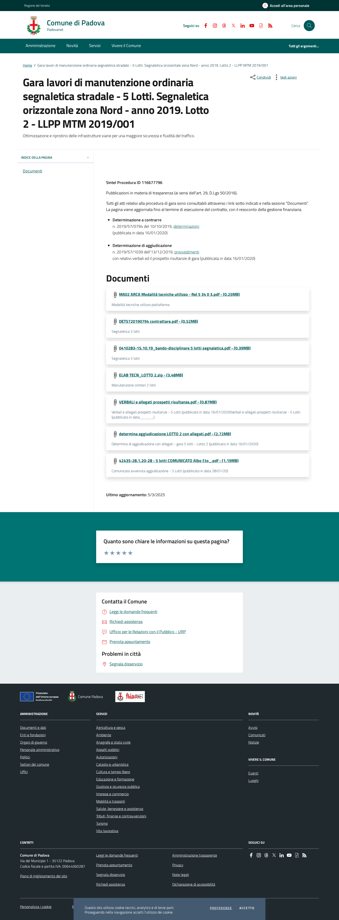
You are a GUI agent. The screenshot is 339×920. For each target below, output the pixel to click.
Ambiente (103, 735)
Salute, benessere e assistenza (119, 808)
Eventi (253, 773)
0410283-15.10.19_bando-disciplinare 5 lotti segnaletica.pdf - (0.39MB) (185, 348)
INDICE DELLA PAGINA (36, 157)
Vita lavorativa (107, 831)
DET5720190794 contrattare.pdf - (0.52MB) (158, 321)
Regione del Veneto (37, 5)
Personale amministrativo (39, 749)
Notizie (253, 742)
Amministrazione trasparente (194, 855)
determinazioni (186, 226)
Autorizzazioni (106, 757)
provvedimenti (186, 252)
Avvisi (252, 727)
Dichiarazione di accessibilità (193, 884)
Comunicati (256, 735)
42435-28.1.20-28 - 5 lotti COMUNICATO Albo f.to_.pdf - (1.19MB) (179, 461)
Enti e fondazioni (33, 735)
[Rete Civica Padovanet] (131, 696)
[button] (309, 25)
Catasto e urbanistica (112, 764)
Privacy (177, 865)
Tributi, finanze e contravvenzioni (121, 816)
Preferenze (221, 908)
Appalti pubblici (107, 749)
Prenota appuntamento (114, 865)
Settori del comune (34, 764)
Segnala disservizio (110, 874)
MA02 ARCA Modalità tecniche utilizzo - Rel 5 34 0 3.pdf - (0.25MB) (179, 294)
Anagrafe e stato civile (113, 742)
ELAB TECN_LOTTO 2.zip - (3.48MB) (151, 375)
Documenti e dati (33, 727)
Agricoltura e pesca (110, 727)
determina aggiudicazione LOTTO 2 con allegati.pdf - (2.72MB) (175, 434)
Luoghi (253, 780)
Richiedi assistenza (110, 884)
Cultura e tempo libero (113, 772)
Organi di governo (33, 742)
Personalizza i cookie (35, 906)
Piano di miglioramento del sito (43, 876)
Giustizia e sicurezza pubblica (118, 786)
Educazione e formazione (115, 779)
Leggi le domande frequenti (117, 855)
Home (27, 65)
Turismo (102, 823)
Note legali (180, 874)
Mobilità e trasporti (110, 801)
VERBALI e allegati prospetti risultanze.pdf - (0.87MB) (168, 402)
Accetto (246, 908)
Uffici (24, 772)
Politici (25, 757)
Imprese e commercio (112, 794)
